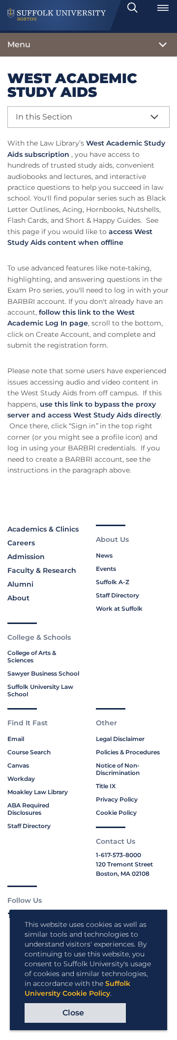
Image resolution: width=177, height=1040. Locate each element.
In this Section (44, 116)
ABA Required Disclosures (28, 809)
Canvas (18, 765)
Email (15, 739)
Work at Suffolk (119, 608)
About (18, 598)
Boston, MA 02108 (122, 873)
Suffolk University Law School (40, 690)
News (104, 555)
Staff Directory (117, 595)
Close (73, 1012)
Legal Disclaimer (120, 739)
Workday (21, 778)
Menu (18, 44)
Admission (26, 556)
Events (106, 568)
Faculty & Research (41, 570)
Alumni (20, 584)
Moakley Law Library (37, 792)
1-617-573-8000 (118, 855)
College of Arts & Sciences (31, 656)
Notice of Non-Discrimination (118, 769)
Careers (21, 542)
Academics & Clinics (43, 529)
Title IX (106, 786)
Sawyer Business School (43, 673)
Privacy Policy (117, 799)
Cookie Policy (116, 812)
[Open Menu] (163, 8)
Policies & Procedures (128, 752)
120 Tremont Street (124, 864)
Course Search (29, 752)
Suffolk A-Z (112, 582)
